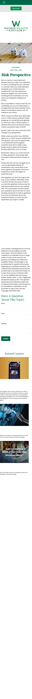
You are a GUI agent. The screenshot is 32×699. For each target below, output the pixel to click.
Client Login (16, 8)
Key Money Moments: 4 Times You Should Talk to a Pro (13, 384)
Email (3, 313)
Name (3, 303)
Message (4, 323)
